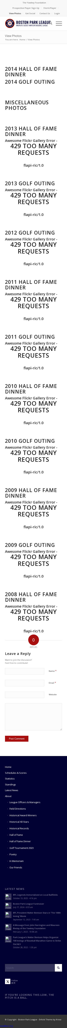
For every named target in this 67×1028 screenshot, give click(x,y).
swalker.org (6, 1025)
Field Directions (17, 808)
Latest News (11, 790)
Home (8, 767)
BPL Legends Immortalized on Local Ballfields (35, 894)
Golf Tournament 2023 (21, 848)
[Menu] (57, 23)
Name (52, 670)
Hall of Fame (16, 834)
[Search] (48, 23)
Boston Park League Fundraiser (28, 903)
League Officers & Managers (24, 802)
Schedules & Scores (16, 772)
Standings (10, 784)
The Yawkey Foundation (34, 2)
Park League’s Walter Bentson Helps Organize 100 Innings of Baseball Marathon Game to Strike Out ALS (37, 940)
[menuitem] (34, 3)
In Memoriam (16, 861)
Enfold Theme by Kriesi (50, 1019)
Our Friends (15, 867)
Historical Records (19, 828)
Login (57, 13)
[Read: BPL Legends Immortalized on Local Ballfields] (8, 897)
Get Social (30, 13)
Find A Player (50, 8)
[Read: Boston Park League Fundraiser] (8, 906)
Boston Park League (27, 1019)
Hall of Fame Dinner (20, 841)
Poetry (13, 854)
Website (53, 694)
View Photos (15, 13)
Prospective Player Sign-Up (26, 8)
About (8, 796)
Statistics (10, 778)
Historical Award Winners (23, 815)
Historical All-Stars (19, 821)
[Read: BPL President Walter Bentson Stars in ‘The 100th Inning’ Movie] (8, 915)
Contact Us (44, 13)
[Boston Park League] (28, 23)
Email (52, 682)
